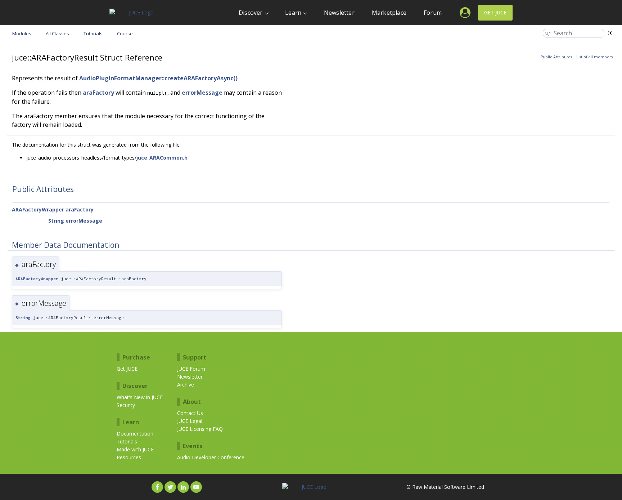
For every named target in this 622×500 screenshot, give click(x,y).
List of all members (594, 56)
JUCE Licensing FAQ (200, 428)
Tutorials (127, 441)
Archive (185, 384)
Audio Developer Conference (210, 457)
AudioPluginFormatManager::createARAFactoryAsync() (158, 78)
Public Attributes (556, 56)
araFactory (98, 93)
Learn (293, 13)
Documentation (135, 433)
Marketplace (389, 13)
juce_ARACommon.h (162, 157)
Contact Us (190, 413)
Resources (129, 457)
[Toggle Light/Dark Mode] (610, 33)
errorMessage (202, 93)
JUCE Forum (191, 368)
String (56, 220)
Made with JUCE (135, 449)
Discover (251, 13)
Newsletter (339, 13)
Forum (433, 13)
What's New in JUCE (140, 397)
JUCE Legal (189, 421)
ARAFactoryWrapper (38, 209)
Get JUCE (495, 12)
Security (126, 405)
